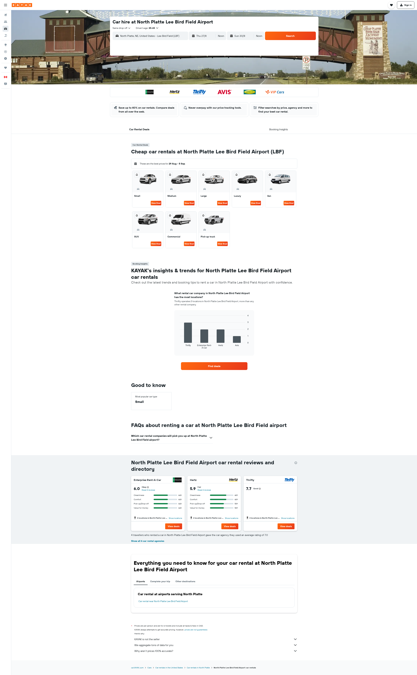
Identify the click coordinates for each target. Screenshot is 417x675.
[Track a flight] (5, 51)
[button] (5, 5)
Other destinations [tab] (185, 581)
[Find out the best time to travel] (5, 58)
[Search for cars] (5, 28)
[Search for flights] (5, 15)
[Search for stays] (5, 22)
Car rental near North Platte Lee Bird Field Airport (163, 601)
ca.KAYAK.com (137, 667)
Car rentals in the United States (169, 667)
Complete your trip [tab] (160, 581)
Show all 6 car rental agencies (147, 541)
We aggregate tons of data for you (153, 645)
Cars (149, 667)
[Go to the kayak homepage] (22, 5)
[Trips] (5, 67)
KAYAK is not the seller (147, 639)
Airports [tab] (140, 581)
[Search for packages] (5, 35)
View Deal (156, 203)
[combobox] (122, 28)
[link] (214, 366)
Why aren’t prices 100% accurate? (153, 651)
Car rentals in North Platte (198, 667)
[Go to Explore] (5, 45)
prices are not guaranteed (196, 629)
